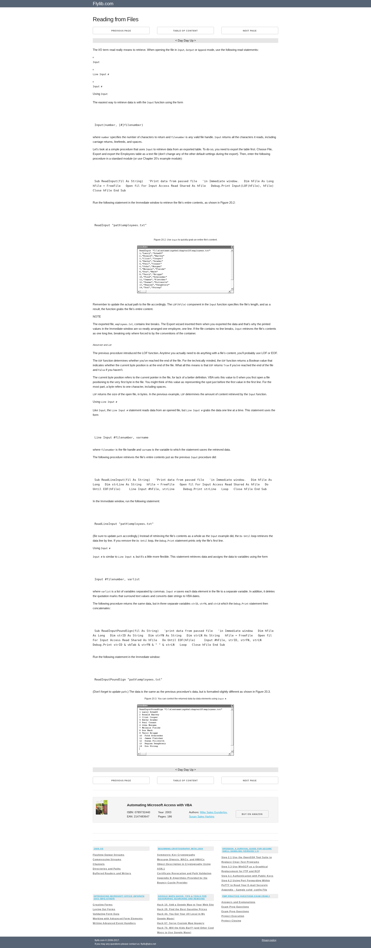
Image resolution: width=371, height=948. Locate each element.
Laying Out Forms (104, 909)
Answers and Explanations (238, 902)
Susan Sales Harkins (201, 816)
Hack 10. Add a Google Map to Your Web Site (185, 904)
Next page (250, 31)
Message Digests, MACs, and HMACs (181, 859)
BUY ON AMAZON (252, 814)
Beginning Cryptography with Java (180, 849)
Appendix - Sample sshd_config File (244, 890)
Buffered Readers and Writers (112, 873)
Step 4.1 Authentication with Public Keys (247, 876)
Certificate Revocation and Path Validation (184, 873)
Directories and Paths (107, 868)
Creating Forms (103, 904)
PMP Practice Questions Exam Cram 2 (246, 896)
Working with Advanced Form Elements (118, 918)
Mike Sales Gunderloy (213, 812)
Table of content (185, 31)
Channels (99, 864)
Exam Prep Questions (235, 907)
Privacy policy (269, 940)
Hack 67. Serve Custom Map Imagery (180, 923)
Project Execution (232, 916)
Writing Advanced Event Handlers (114, 923)
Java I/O (98, 849)
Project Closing (231, 920)
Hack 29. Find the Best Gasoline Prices (182, 909)
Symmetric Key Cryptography (176, 855)
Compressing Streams (107, 859)
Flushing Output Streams (108, 855)
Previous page (121, 31)
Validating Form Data (106, 914)
